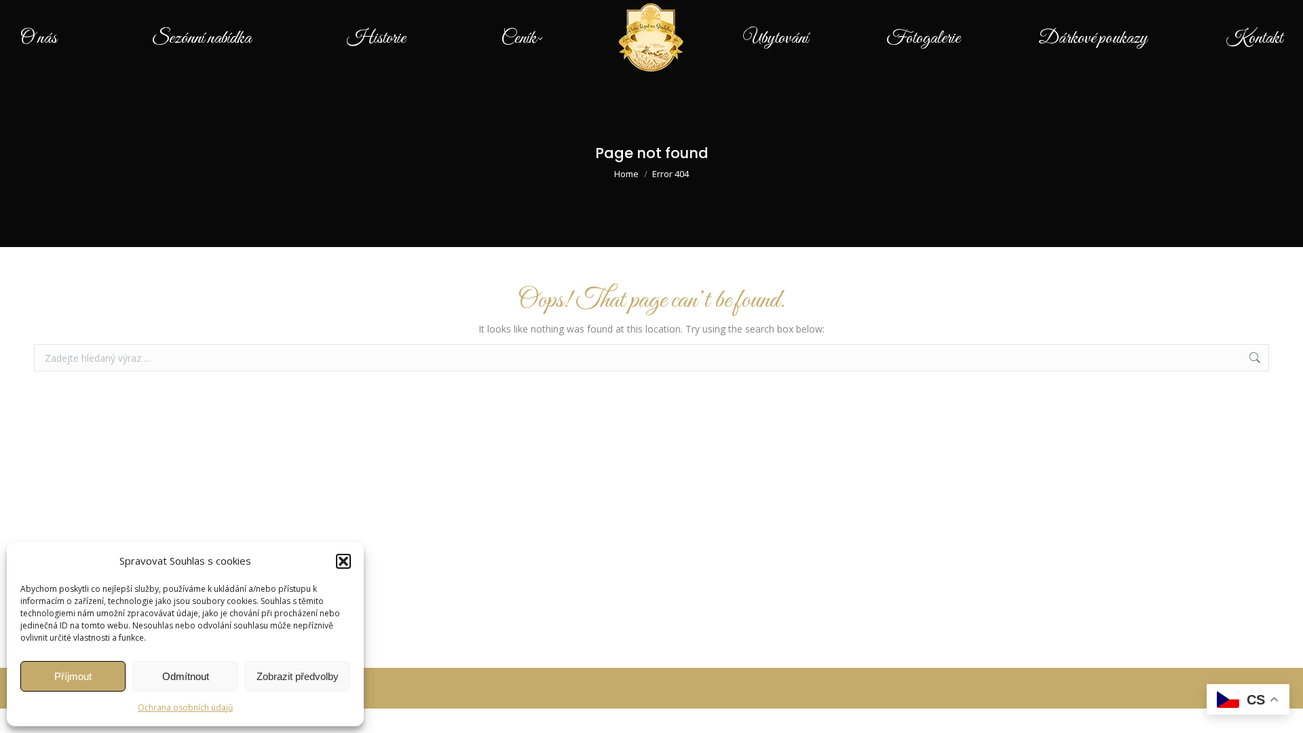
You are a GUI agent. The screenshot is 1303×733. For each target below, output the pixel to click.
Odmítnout (185, 676)
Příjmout (73, 676)
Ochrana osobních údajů (185, 707)
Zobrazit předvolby (298, 676)
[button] (343, 561)
